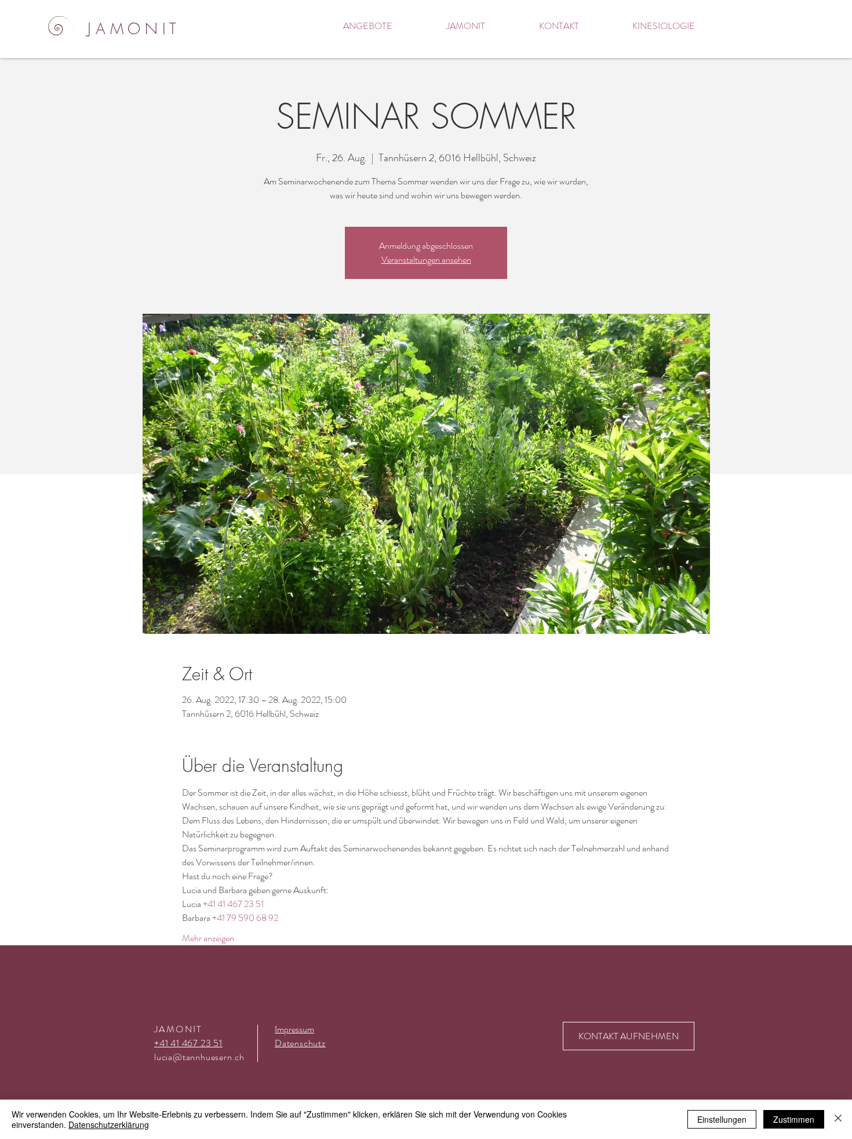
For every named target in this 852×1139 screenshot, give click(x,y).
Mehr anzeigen (208, 938)
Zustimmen (793, 1119)
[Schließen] (838, 1119)
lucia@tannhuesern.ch (199, 1057)
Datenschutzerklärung (108, 1124)
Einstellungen (722, 1119)
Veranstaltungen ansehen (426, 259)
